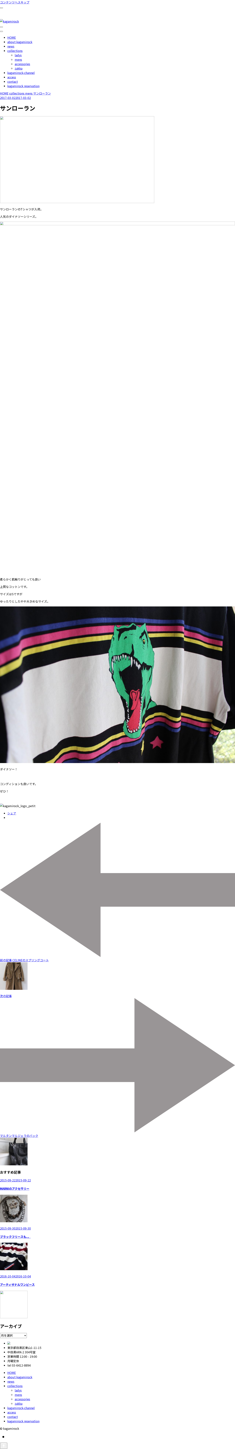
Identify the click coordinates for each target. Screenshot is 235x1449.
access (11, 77)
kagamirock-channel (21, 73)
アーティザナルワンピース (17, 1284)
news (10, 46)
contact (12, 81)
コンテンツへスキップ (14, 2)
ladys (18, 55)
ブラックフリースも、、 (15, 1236)
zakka (18, 68)
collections (15, 50)
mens (18, 59)
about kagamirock (19, 42)
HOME (11, 37)
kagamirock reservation (23, 86)
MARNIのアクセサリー (14, 1188)
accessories (22, 64)
